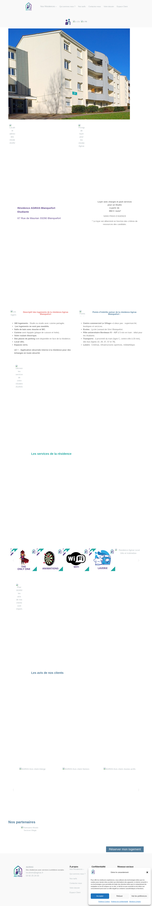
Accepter (99, 896)
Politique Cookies (104, 901)
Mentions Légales (135, 901)
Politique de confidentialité (119, 901)
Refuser (119, 896)
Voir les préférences (139, 896)
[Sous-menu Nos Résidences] (83, 869)
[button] (147, 872)
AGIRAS (29, 867)
